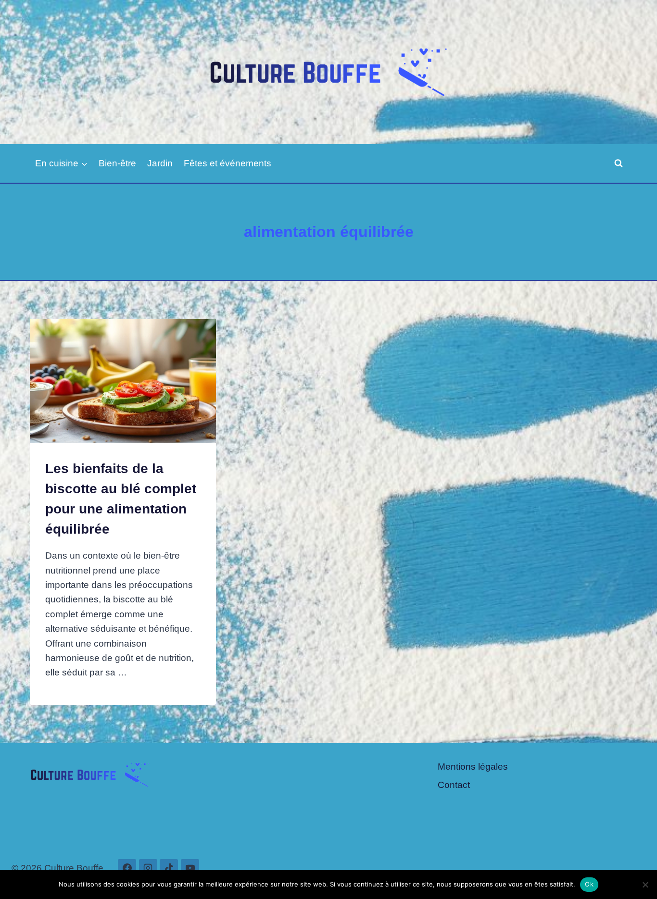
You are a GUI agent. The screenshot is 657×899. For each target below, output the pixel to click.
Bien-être (117, 163)
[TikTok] (169, 868)
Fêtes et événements (227, 163)
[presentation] (123, 381)
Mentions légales (473, 767)
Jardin (160, 163)
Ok (589, 884)
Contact (454, 785)
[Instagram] (148, 868)
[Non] (645, 884)
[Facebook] (127, 868)
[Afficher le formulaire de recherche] (618, 163)
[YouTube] (190, 868)
